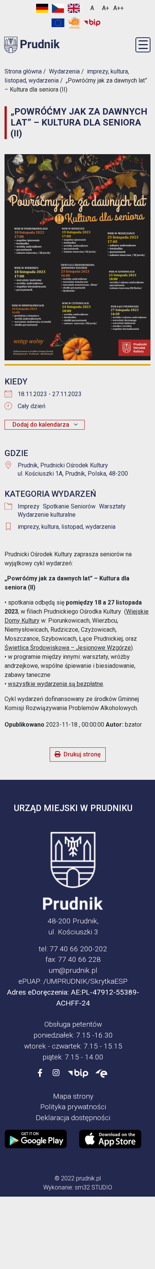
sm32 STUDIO (93, 1187)
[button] (142, 45)
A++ (118, 8)
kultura (50, 526)
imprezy (28, 526)
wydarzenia (100, 526)
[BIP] (78, 1073)
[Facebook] (40, 1073)
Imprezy (29, 506)
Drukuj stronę (82, 754)
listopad (72, 526)
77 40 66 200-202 (78, 948)
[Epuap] (101, 1073)
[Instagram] (56, 1073)
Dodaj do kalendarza (40, 424)
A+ (105, 8)
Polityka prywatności (73, 1106)
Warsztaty (112, 506)
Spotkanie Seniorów (69, 506)
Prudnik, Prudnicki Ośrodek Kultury (63, 465)
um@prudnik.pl (73, 970)
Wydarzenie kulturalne (47, 514)
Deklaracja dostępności (73, 1117)
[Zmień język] (58, 8)
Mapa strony (73, 1096)
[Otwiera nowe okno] (74, 23)
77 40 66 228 (79, 959)
